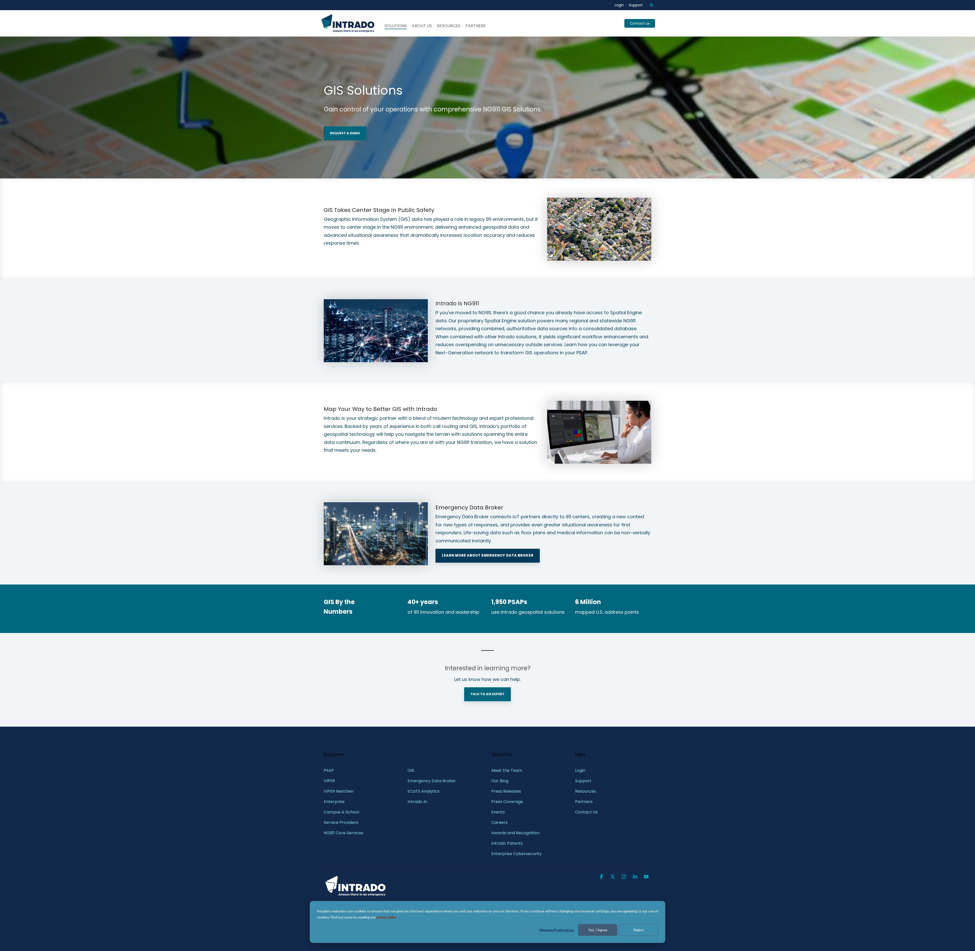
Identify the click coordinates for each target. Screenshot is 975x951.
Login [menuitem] (619, 5)
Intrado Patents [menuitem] (507, 843)
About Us (422, 26)
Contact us (640, 23)
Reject (638, 930)
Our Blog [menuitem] (499, 781)
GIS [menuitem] (411, 770)
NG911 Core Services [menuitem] (343, 833)
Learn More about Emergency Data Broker (487, 555)
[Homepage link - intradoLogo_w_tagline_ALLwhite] (355, 895)
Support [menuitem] (636, 5)
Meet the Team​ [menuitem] (506, 770)
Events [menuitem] (498, 812)
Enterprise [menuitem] (335, 802)
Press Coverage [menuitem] (507, 802)
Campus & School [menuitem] (342, 812)
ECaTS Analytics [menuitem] (424, 791)
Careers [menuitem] (499, 822)
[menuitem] (649, 5)
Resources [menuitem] (585, 791)
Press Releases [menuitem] (506, 791)
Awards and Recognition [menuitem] (515, 833)
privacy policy (386, 917)
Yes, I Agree (597, 930)
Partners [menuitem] (584, 802)
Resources (448, 26)
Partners (475, 26)
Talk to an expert (487, 694)
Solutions (396, 26)
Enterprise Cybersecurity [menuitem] (516, 854)
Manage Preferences (557, 930)
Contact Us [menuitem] (586, 812)
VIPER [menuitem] (329, 781)
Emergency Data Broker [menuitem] (432, 781)
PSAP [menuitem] (329, 770)
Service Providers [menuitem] (341, 822)
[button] (602, 877)
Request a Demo (345, 133)
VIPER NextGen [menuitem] (338, 791)
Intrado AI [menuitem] (417, 802)
